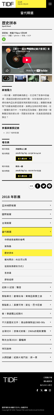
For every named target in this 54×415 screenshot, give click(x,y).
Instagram (50, 390)
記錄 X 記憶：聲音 (11, 287)
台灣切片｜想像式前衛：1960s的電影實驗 (24, 331)
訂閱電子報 (48, 377)
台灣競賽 (6, 223)
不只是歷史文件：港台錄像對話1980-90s (23, 322)
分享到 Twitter (43, 186)
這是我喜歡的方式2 (14, 266)
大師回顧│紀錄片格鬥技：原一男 (19, 357)
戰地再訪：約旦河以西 (16, 259)
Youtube (46, 390)
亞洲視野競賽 (9, 205)
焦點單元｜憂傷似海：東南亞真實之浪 (22, 296)
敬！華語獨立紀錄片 (12, 313)
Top (49, 401)
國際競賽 (6, 214)
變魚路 (8, 246)
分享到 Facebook (37, 186)
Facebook (37, 390)
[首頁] (8, 4)
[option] (27, 60)
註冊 (25, 159)
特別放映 (6, 348)
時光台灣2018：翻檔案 (14, 339)
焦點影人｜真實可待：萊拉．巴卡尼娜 (22, 304)
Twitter (41, 390)
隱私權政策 (48, 381)
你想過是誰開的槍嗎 (15, 239)
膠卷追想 (9, 279)
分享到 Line (49, 186)
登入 (19, 159)
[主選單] (50, 4)
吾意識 (8, 272)
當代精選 (6, 231)
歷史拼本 (9, 252)
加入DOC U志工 (46, 385)
